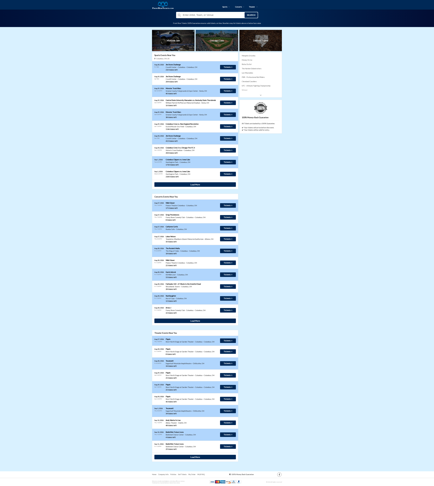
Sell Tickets (182, 474)
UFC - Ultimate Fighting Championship (256, 86)
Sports (224, 7)
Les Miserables (247, 73)
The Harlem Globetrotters (251, 69)
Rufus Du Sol (246, 64)
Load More (195, 184)
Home (154, 474)
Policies (173, 474)
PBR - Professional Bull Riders (253, 77)
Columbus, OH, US (162, 59)
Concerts (238, 7)
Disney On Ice (247, 60)
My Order (192, 474)
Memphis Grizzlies (248, 56)
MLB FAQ (201, 474)
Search (251, 15)
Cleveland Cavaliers (249, 81)
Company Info (163, 474)
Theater (252, 7)
